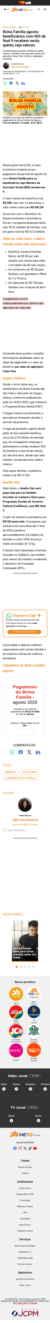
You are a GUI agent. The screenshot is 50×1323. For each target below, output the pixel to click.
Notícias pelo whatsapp (25, 1246)
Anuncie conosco (25, 1264)
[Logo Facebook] (11, 83)
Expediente (25, 1219)
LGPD (25, 1212)
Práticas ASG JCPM (25, 1194)
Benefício (11, 772)
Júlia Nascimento (20, 67)
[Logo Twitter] (17, 83)
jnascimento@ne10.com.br (25, 824)
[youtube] (35, 1148)
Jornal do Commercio (25, 1279)
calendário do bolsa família (21, 778)
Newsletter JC (25, 1252)
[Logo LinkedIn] (23, 83)
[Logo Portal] (22, 9)
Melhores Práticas (25, 1206)
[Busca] (39, 9)
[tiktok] (30, 1148)
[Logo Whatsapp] (5, 83)
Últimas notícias (25, 1167)
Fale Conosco (25, 1225)
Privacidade (25, 1200)
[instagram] (20, 1148)
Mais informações (16, 830)
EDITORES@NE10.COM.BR (25, 1303)
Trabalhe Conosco (25, 1231)
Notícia (24, 27)
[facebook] (15, 1148)
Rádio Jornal (25, 1285)
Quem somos (25, 1188)
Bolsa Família (30, 772)
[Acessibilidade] (6, 9)
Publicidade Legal (25, 1258)
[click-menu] (45, 9)
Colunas (25, 1173)
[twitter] (25, 1148)
